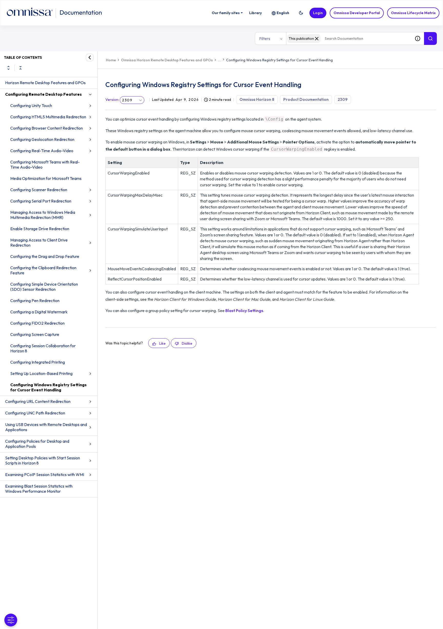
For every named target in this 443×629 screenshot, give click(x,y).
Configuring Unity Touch (31, 105)
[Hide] (90, 57)
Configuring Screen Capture (34, 334)
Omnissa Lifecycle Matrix (413, 13)
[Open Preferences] (10, 620)
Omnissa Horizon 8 (256, 99)
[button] (301, 13)
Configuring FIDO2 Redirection (37, 323)
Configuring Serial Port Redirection (40, 201)
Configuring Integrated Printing (37, 362)
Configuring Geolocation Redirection (42, 139)
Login (318, 13)
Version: (112, 99)
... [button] (219, 60)
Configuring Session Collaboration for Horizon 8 (43, 348)
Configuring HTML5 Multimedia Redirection (48, 116)
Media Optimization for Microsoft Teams (46, 178)
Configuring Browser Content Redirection (46, 128)
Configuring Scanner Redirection (38, 189)
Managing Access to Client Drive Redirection (39, 242)
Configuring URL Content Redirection (38, 401)
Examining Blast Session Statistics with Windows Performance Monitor (39, 488)
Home (111, 60)
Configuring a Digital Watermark (39, 311)
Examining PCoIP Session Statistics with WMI (44, 474)
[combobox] (348, 38)
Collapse (20, 68)
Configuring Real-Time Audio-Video (41, 150)
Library (255, 13)
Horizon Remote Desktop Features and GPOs (45, 82)
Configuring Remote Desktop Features (43, 94)
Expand (8, 68)
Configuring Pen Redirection (34, 300)
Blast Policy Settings (244, 310)
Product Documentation (306, 99)
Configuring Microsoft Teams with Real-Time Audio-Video (45, 164)
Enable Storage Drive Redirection (39, 228)
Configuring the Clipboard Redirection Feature (43, 270)
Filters (264, 38)
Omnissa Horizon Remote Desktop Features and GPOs (167, 60)
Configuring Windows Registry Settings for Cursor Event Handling (48, 387)
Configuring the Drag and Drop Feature (44, 256)
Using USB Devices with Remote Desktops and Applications (46, 427)
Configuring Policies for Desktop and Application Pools (37, 444)
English (283, 13)
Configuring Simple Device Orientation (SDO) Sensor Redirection (44, 287)
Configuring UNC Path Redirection (35, 412)
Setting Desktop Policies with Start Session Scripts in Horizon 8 (42, 460)
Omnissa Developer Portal (357, 13)
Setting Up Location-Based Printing (41, 373)
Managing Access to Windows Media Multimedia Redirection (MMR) (42, 215)
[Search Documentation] (430, 38)
